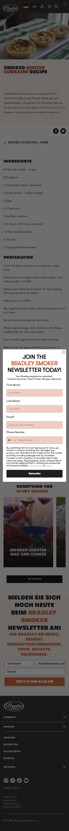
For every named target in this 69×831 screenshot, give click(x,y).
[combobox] (12, 440)
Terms (49, 465)
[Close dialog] (63, 351)
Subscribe (35, 473)
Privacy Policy (36, 465)
